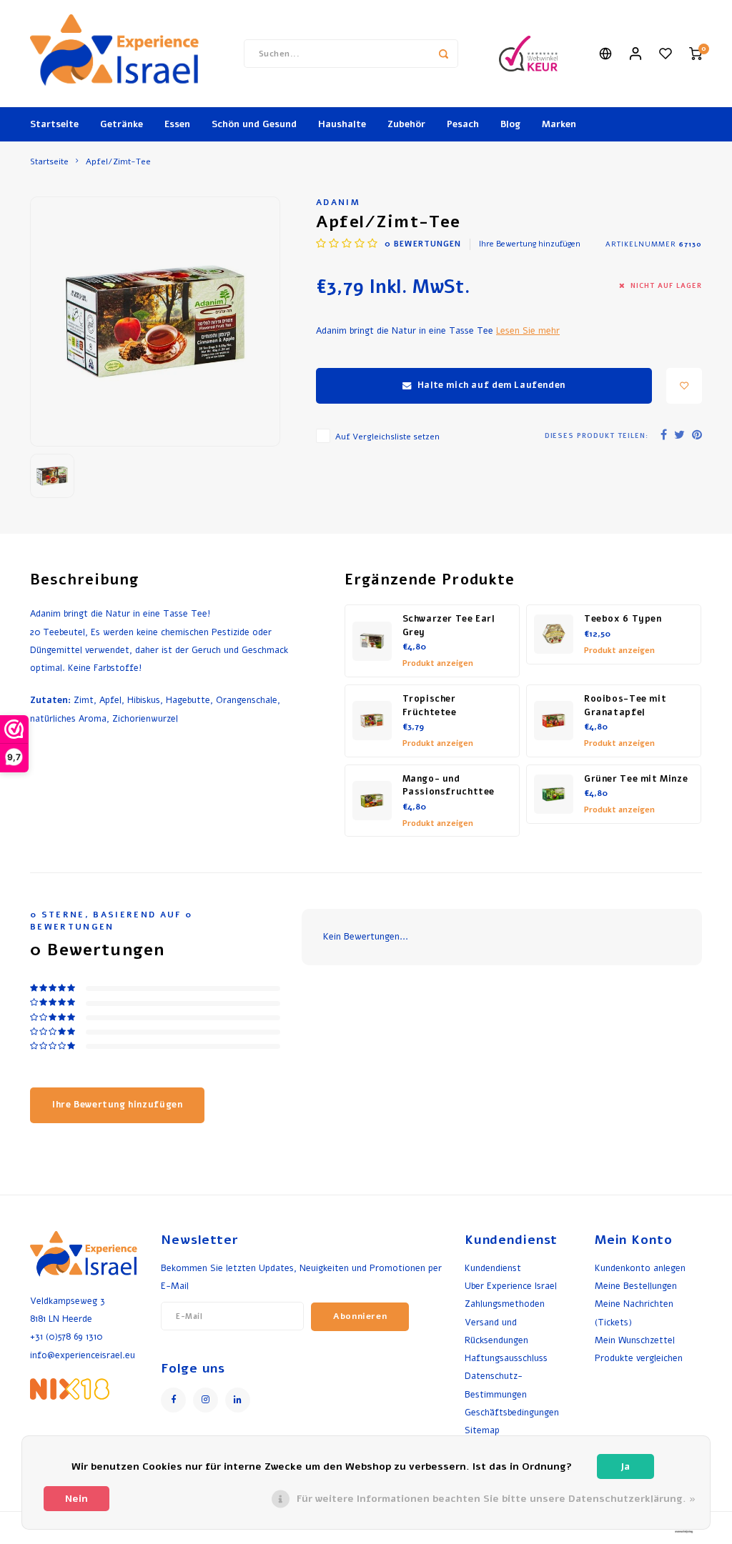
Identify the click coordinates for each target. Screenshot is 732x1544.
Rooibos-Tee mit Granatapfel (625, 705)
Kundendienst (493, 1268)
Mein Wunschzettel (635, 1340)
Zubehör (406, 124)
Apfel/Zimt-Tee (118, 161)
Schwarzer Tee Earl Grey (448, 625)
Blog (510, 124)
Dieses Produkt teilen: (596, 435)
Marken (559, 124)
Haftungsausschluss (506, 1358)
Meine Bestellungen (636, 1286)
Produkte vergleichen (639, 1358)
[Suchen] (444, 53)
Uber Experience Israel (511, 1286)
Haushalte (342, 124)
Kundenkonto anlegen (640, 1268)
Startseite (54, 124)
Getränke (121, 124)
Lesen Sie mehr (528, 330)
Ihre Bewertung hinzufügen (529, 244)
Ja (625, 1466)
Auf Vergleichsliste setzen (387, 436)
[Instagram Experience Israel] (205, 1400)
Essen (177, 124)
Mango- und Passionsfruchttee (448, 785)
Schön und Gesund (254, 124)
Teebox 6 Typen (623, 618)
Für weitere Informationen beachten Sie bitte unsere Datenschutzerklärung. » (496, 1498)
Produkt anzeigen (437, 663)
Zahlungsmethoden (505, 1304)
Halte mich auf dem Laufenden (491, 385)
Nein (76, 1498)
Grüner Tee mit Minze (636, 779)
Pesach (463, 124)
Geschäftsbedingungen (512, 1412)
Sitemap (482, 1430)
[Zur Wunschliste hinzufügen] (684, 386)
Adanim (338, 202)
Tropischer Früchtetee (429, 705)
